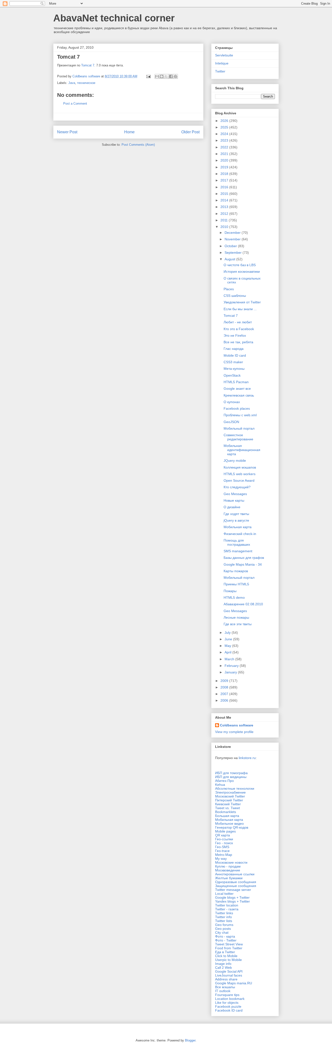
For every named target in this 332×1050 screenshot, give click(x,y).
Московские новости (231, 862)
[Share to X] (166, 76)
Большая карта (227, 816)
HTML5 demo (234, 597)
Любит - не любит (238, 322)
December (233, 233)
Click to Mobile (226, 956)
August (230, 259)
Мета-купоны (234, 369)
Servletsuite (224, 55)
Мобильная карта (238, 527)
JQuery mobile (235, 460)
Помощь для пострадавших (237, 542)
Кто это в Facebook (239, 329)
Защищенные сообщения (235, 886)
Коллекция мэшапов (240, 467)
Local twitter (224, 894)
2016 (224, 187)
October (231, 246)
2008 (224, 687)
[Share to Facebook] (170, 76)
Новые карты (234, 500)
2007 (224, 694)
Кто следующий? (237, 487)
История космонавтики (242, 271)
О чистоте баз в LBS (240, 265)
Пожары (230, 591)
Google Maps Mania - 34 (243, 564)
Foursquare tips (227, 995)
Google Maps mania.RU (233, 983)
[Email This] (157, 76)
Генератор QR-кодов (231, 827)
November (233, 239)
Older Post (190, 132)
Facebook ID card (229, 1010)
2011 (224, 220)
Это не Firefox (235, 335)
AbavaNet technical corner (114, 18)
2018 (224, 174)
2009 (224, 681)
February (232, 666)
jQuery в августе (236, 520)
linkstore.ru (247, 758)
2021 (224, 154)
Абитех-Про (224, 781)
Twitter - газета (226, 909)
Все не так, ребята (238, 342)
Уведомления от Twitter (242, 302)
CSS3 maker (233, 362)
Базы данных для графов (244, 558)
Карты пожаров (236, 571)
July (228, 632)
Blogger (190, 1040)
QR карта (222, 835)
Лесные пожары (236, 617)
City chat (221, 932)
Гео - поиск (224, 843)
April (228, 652)
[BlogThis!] (161, 76)
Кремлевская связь (239, 395)
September (234, 252)
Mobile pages (225, 831)
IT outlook (222, 991)
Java (71, 83)
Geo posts (223, 929)
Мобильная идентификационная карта (242, 450)
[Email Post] (148, 76)
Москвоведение (227, 870)
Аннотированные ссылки (234, 874)
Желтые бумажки (229, 878)
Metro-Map (223, 855)
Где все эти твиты (238, 624)
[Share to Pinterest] (175, 76)
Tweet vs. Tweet (227, 808)
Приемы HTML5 (236, 584)
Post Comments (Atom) (138, 144)
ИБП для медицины (230, 777)
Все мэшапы (225, 987)
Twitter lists (223, 921)
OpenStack (232, 375)
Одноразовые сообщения (235, 882)
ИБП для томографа (231, 773)
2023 (224, 140)
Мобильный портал (239, 428)
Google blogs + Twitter (232, 897)
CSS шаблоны (235, 296)
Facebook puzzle (228, 1006)
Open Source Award (239, 480)
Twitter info (223, 917)
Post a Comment (75, 103)
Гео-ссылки (224, 839)
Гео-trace (222, 851)
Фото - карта (225, 936)
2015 (224, 194)
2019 (224, 167)
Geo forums (224, 925)
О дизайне (232, 507)
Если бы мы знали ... (240, 309)
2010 (224, 227)
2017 (224, 180)
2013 (224, 207)
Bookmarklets (225, 812)
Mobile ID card (235, 355)
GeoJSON (231, 422)
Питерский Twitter (229, 800)
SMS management (238, 551)
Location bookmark (230, 999)
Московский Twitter (230, 796)
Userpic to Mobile (228, 960)
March (230, 659)
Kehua (220, 785)
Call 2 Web (223, 967)
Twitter (220, 71)
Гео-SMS (222, 847)
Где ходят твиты (236, 514)
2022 (224, 147)
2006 (224, 700)
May (228, 646)
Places (229, 289)
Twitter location (226, 905)
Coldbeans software (236, 725)
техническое (86, 83)
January (231, 672)
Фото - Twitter (225, 940)
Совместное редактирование (238, 437)
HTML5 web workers (239, 474)
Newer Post (67, 132)
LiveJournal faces (228, 975)
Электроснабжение (230, 792)
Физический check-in (240, 534)
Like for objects (226, 1003)
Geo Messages (235, 494)
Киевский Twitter (228, 804)
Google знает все (237, 388)
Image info (223, 964)
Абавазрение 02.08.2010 (243, 604)
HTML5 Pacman (236, 382)
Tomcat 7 (87, 65)
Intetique (221, 63)
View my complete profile (234, 732)
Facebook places (237, 408)
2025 (224, 127)
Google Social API (229, 971)
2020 (224, 160)
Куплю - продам (228, 866)
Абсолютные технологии (234, 788)
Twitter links (224, 913)
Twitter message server (233, 890)
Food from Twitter (228, 948)
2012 (224, 214)
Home (129, 132)
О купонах (232, 402)
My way (221, 858)
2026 (224, 121)
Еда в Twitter (225, 952)
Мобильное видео (229, 823)
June (229, 639)
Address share (226, 979)
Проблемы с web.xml (240, 415)
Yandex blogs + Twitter (232, 901)
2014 (224, 200)
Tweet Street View (229, 944)
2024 (224, 134)
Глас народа (234, 349)
